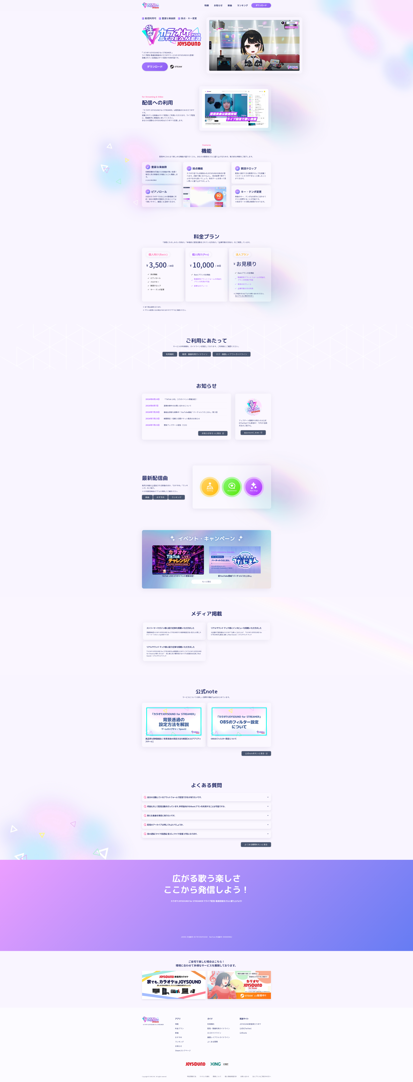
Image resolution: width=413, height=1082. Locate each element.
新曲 (230, 5)
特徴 (206, 5)
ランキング (242, 5)
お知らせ (218, 5)
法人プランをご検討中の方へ (244, 296)
